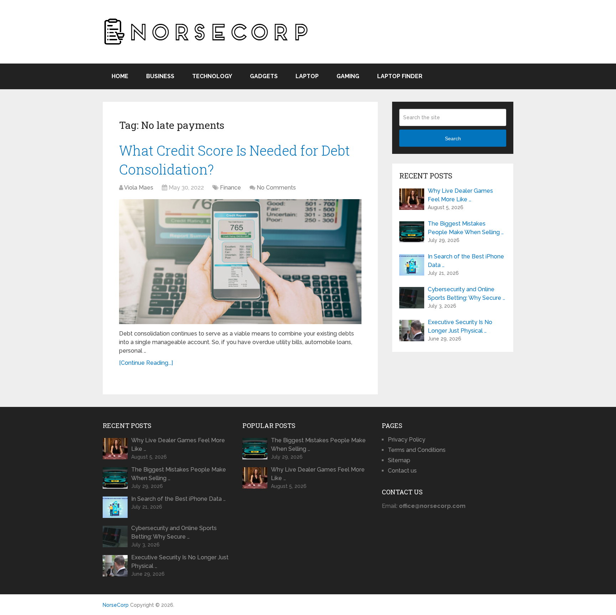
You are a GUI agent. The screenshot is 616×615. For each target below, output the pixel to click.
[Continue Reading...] (146, 362)
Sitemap (399, 460)
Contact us (402, 470)
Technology (212, 76)
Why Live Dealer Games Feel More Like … (460, 195)
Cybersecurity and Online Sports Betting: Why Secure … (466, 293)
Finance (230, 187)
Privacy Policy (406, 439)
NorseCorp (116, 605)
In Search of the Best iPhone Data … (466, 260)
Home (120, 76)
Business (160, 76)
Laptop (307, 76)
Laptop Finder (399, 76)
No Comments (276, 187)
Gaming (348, 76)
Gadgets (264, 76)
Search (453, 138)
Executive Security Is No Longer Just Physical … (460, 326)
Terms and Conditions (417, 450)
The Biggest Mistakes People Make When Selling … (466, 228)
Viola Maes (138, 187)
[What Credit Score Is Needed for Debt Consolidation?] (240, 261)
